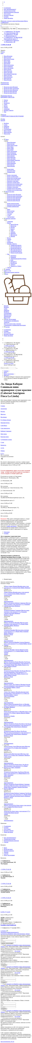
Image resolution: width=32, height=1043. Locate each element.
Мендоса (6, 375)
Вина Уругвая (8, 75)
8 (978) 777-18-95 (8, 363)
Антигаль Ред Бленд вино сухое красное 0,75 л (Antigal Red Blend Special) (17, 812)
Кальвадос (7, 103)
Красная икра (7, 314)
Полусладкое (10, 211)
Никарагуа (13, 261)
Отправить (4, 965)
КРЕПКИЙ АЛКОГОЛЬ (7, 97)
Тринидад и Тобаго (16, 266)
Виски (6, 106)
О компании (7, 8)
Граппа (6, 107)
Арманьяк (7, 109)
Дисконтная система (9, 10)
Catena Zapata (7, 757)
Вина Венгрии (8, 71)
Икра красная (7, 132)
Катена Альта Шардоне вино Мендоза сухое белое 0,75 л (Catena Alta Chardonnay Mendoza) (17, 754)
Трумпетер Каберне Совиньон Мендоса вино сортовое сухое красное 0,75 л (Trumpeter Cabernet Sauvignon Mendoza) (16, 612)
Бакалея (3, 120)
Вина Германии (8, 66)
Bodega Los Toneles (9, 716)
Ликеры (7, 269)
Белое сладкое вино (12, 176)
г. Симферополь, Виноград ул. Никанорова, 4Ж (11, 41)
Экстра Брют (10, 217)
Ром (5, 112)
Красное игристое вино (13, 205)
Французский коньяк (16, 252)
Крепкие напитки (10, 218)
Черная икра (7, 316)
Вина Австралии (8, 68)
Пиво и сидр (7, 270)
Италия (13, 227)
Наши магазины (8, 18)
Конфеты (6, 127)
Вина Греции (7, 69)
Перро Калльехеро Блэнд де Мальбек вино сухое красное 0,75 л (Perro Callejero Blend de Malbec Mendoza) (17, 713)
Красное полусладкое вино (14, 184)
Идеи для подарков (10, 319)
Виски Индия (14, 224)
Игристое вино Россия (10, 93)
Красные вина (11, 170)
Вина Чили (7, 60)
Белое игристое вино (13, 203)
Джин (5, 104)
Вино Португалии (9, 59)
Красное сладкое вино (13, 182)
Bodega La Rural (8, 615)
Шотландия (14, 235)
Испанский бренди (16, 248)
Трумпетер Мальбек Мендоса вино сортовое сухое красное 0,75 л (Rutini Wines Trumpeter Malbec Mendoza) (16, 631)
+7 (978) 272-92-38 (9, 345)
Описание (7, 532)
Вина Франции (8, 77)
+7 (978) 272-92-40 (9, 357)
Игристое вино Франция (11, 90)
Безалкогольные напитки (12, 272)
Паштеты (6, 126)
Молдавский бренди (16, 249)
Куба (12, 260)
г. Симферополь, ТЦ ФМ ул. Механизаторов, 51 (11, 35)
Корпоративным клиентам (11, 12)
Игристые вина (9, 191)
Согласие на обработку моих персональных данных (15, 933)
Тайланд (13, 264)
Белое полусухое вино (13, 179)
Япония (13, 236)
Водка (5, 101)
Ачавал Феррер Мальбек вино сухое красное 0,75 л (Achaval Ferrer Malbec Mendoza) (16, 593)
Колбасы (6, 123)
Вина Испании (8, 56)
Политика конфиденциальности (10, 932)
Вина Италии (7, 80)
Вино (7, 139)
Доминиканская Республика (18, 258)
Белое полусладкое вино (14, 178)
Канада (13, 229)
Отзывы (6, 16)
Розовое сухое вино (12, 187)
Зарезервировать (8, 601)
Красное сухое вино (12, 181)
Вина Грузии (7, 57)
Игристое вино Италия (10, 91)
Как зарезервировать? (10, 9)
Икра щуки (7, 133)
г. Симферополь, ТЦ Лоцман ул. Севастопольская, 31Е (12, 32)
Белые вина (10, 169)
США (12, 230)
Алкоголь (6, 322)
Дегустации (7, 13)
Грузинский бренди (16, 246)
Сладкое (9, 214)
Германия (13, 257)
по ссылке (17, 951)
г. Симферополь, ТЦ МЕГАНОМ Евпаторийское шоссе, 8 (13, 38)
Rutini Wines (7, 776)
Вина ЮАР (7, 63)
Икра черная (7, 130)
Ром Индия (14, 263)
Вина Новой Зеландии (10, 74)
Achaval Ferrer (8, 595)
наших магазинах (12, 526)
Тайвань (13, 232)
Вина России (7, 78)
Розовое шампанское (13, 206)
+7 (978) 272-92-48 (6, 44)
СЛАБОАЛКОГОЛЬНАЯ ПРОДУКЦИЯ (12, 116)
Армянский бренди (16, 245)
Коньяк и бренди (8, 110)
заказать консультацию (7, 943)
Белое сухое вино (12, 175)
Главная (6, 371)
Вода (6, 274)
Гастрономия (7, 129)
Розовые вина (11, 172)
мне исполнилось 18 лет (7, 1041)
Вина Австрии (8, 72)
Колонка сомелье (8, 15)
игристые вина (5, 84)
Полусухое (10, 212)
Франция (13, 233)
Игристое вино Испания (11, 87)
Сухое (9, 215)
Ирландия (13, 226)
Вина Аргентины (9, 65)
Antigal (6, 654)
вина (2, 53)
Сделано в (4, 930)
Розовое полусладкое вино (14, 190)
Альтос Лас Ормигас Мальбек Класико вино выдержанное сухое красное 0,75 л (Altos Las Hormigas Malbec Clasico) (16, 693)
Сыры (5, 124)
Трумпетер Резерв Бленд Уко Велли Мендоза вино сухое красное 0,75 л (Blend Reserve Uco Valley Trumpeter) (16, 773)
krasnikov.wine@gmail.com (8, 925)
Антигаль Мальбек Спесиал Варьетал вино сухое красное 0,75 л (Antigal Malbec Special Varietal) (16, 651)
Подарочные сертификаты (11, 320)
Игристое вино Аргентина (11, 88)
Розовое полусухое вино (14, 188)
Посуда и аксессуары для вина (12, 323)
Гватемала (13, 255)
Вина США (7, 62)
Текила (6, 100)
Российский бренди (16, 251)
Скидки (7, 327)
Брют (8, 209)
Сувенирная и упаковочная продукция (15, 325)
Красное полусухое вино (14, 185)
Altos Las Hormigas (9, 696)
